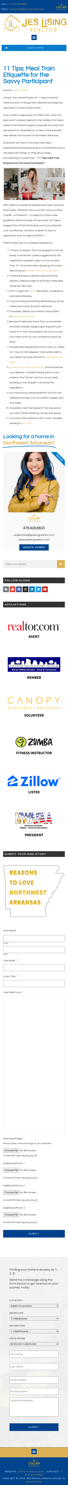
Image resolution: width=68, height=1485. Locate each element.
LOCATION (15, 1300)
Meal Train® (20, 90)
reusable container (23, 316)
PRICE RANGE (17, 1338)
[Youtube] (45, 589)
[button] (34, 37)
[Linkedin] (32, 589)
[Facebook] (19, 589)
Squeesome (34, 1482)
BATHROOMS (17, 1325)
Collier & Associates (31, 1472)
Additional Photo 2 (14, 1185)
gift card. (26, 423)
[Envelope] (12, 589)
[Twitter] (38, 589)
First (5, 943)
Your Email (10, 960)
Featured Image (13, 1138)
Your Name (9, 930)
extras (33, 291)
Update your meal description (26, 367)
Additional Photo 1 (14, 1163)
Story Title (10, 976)
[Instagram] (25, 589)
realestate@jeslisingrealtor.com (26, 9)
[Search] (61, 564)
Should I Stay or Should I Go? (42, 270)
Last (5, 954)
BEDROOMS (16, 1313)
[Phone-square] (6, 589)
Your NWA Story (13, 992)
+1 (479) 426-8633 (17, 4)
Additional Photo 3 (14, 1208)
